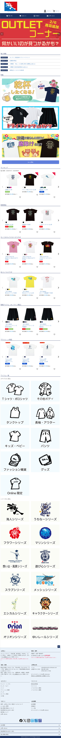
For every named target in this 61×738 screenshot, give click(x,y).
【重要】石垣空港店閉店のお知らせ (14, 67)
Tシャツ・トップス (5, 684)
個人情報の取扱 (4, 734)
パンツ (2, 688)
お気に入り (24, 15)
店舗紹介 (37, 15)
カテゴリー (4, 681)
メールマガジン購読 (36, 688)
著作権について (4, 712)
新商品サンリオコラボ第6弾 (12, 70)
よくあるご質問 (4, 706)
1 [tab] (26, 48)
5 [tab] (30, 48)
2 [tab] (27, 48)
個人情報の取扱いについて (7, 708)
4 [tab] (29, 48)
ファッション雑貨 (5, 690)
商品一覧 (10, 15)
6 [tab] (31, 48)
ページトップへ (59, 646)
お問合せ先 (34, 664)
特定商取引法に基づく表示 (7, 710)
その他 (2, 696)
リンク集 (33, 708)
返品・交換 (4, 664)
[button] (2, 187)
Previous (1, 34)
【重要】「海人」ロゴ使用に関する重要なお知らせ (18, 64)
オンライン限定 (4, 694)
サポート (3, 701)
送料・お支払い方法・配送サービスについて (12, 704)
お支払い (3, 651)
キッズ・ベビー (4, 686)
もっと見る (30, 162)
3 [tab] (28, 48)
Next (59, 34)
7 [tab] (32, 48)
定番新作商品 (8, 60)
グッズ (2, 692)
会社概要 (33, 701)
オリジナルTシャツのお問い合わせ (40, 710)
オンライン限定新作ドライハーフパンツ (15, 57)
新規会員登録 (34, 684)
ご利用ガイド (6, 657)
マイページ (34, 681)
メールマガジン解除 (36, 690)
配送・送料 (34, 651)
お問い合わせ (52, 15)
